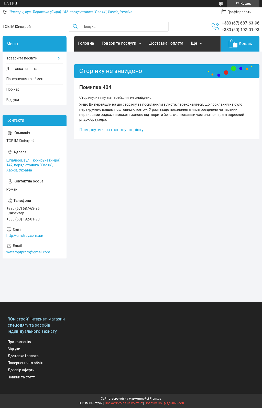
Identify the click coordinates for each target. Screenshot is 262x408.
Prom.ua (155, 398)
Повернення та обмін (25, 363)
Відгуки (12, 100)
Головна (86, 43)
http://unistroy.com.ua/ (24, 235)
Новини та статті (22, 377)
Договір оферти (21, 370)
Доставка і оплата (166, 43)
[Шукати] (75, 27)
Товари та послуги (119, 43)
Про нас (12, 89)
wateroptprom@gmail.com (28, 252)
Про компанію (19, 342)
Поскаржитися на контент (124, 403)
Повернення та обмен (24, 79)
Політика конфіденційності (164, 403)
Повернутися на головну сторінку (111, 129)
